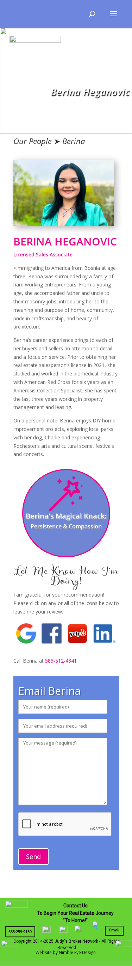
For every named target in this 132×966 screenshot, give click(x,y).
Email (114, 929)
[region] (66, 81)
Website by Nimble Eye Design (66, 952)
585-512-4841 (61, 660)
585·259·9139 (20, 931)
